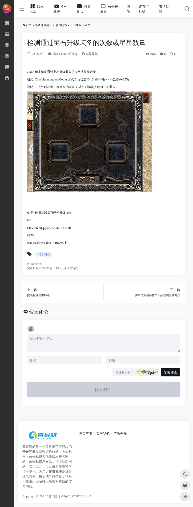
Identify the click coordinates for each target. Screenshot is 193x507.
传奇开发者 (42, 25)
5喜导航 (91, 54)
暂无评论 (38, 312)
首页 (29, 25)
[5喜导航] (43, 437)
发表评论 (170, 372)
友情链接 (164, 8)
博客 (128, 8)
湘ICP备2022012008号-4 (74, 496)
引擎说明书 (60, 25)
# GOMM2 (43, 254)
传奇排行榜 (144, 8)
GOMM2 (75, 25)
